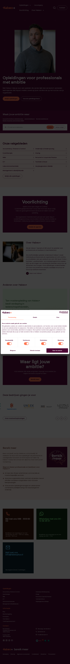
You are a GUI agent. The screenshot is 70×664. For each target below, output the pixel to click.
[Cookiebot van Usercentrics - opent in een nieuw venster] (60, 312)
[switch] (26, 343)
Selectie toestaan (35, 350)
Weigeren (13, 350)
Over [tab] (57, 317)
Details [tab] (35, 317)
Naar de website (57, 350)
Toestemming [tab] (12, 317)
